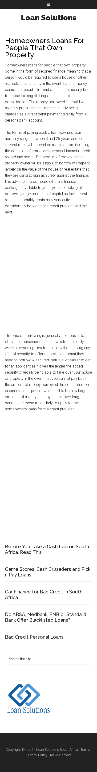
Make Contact (60, 755)
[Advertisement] (48, 276)
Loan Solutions (48, 17)
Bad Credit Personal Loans (34, 637)
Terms (85, 750)
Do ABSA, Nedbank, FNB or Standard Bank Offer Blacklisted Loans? (45, 617)
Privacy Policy (37, 755)
